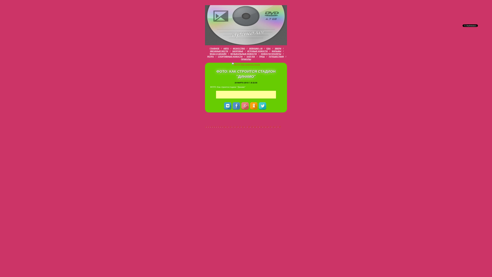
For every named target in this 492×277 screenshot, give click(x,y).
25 (271, 126)
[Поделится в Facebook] (236, 106)
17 (246, 126)
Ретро (210, 56)
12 (231, 126)
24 (267, 126)
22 (261, 126)
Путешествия (276, 56)
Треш (262, 56)
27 (277, 126)
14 (237, 126)
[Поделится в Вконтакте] (227, 106)
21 (258, 126)
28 (280, 126)
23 (264, 126)
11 (228, 126)
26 (274, 126)
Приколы (246, 59)
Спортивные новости (230, 56)
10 (224, 126)
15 (240, 126)
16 (243, 126)
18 (249, 126)
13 (234, 126)
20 (255, 126)
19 (252, 126)
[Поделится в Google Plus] (245, 106)
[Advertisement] (246, 94)
